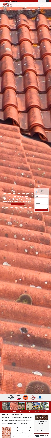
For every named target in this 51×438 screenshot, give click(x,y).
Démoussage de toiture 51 (33, 4)
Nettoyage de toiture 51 (29, 4)
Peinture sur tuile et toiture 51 (46, 5)
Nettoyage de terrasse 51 (15, 4)
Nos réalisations (17, 204)
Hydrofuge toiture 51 (37, 4)
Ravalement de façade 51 (24, 4)
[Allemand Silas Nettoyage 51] (7, 4)
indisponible (6, 1)
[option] (25, 219)
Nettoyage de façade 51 (42, 4)
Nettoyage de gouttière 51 (20, 4)
